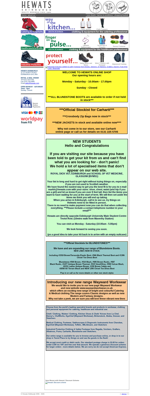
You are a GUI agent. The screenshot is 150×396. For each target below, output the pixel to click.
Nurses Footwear (119, 46)
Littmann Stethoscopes (86, 46)
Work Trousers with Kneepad (102, 64)
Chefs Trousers (102, 29)
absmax (124, 394)
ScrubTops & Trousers (102, 46)
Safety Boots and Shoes (86, 64)
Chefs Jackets (86, 29)
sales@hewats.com (32, 83)
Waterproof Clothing (119, 64)
